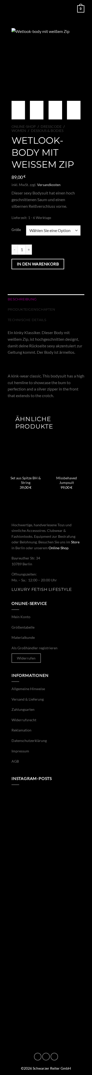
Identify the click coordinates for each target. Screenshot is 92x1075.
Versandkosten (49, 184)
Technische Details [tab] (27, 320)
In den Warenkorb (38, 264)
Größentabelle (23, 627)
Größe (16, 230)
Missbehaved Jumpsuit (66, 480)
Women (19, 131)
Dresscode (51, 127)
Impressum (20, 751)
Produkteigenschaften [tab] (31, 309)
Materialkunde (23, 637)
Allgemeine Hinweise (28, 689)
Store (75, 542)
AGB (15, 761)
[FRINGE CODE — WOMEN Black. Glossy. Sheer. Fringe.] (46, 1017)
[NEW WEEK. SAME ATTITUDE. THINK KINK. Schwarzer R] (46, 893)
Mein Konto (21, 617)
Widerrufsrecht (24, 720)
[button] (11, 9)
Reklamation (21, 730)
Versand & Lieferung (28, 699)
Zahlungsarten (23, 709)
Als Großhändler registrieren (34, 648)
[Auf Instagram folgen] (46, 1056)
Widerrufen (26, 658)
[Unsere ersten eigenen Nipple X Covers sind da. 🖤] (46, 811)
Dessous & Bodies (47, 131)
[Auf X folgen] (54, 1056)
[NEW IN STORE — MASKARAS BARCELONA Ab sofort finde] (46, 934)
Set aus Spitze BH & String (25, 480)
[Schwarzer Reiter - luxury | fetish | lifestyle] (46, 9)
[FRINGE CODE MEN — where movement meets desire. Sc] (46, 976)
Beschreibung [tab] (22, 299)
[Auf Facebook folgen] (38, 1056)
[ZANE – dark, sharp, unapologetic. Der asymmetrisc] (46, 852)
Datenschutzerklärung (29, 740)
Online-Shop (24, 127)
